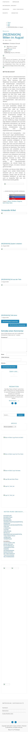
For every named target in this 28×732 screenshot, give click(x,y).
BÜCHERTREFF (8, 520)
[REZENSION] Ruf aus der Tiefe (11, 279)
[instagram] (12, 403)
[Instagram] (12, 722)
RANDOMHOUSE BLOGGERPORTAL (13, 534)
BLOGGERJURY (8, 515)
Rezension (6, 9)
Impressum (16, 1)
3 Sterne (9, 201)
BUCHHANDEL (7, 519)
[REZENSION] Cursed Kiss (10, 321)
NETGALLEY (7, 532)
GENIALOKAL (7, 523)
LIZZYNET (6, 529)
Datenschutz (5, 710)
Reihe (11, 203)
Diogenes (10, 49)
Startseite (6, 1)
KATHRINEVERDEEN (9, 550)
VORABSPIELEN (8, 539)
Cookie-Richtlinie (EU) (7, 713)
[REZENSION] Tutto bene (9, 315)
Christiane (14, 201)
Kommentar (4, 337)
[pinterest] (16, 403)
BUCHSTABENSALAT (9, 546)
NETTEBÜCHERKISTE (9, 553)
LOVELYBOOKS (7, 531)
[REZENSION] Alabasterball (17, 325)
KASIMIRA (6, 549)
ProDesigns (17, 729)
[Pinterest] (16, 722)
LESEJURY (6, 526)
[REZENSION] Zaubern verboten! (11, 244)
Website (3, 363)
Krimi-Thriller (6, 203)
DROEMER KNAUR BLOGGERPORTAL (13, 522)
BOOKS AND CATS (8, 544)
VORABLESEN (7, 537)
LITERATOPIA (7, 528)
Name (2, 354)
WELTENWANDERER (9, 556)
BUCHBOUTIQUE (8, 517)
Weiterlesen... (14, 400)
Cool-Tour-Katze (18, 9)
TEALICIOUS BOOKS (9, 555)
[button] (12, 195)
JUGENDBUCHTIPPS (9, 547)
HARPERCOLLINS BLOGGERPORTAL (13, 525)
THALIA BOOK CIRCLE (9, 536)
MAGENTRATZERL (8, 552)
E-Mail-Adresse (5, 357)
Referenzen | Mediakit (9, 5)
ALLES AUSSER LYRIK (9, 543)
